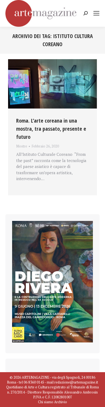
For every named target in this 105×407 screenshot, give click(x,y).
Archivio (60, 401)
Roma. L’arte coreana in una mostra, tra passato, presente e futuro (51, 128)
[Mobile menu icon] (96, 13)
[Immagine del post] (52, 84)
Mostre (21, 146)
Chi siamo (45, 401)
